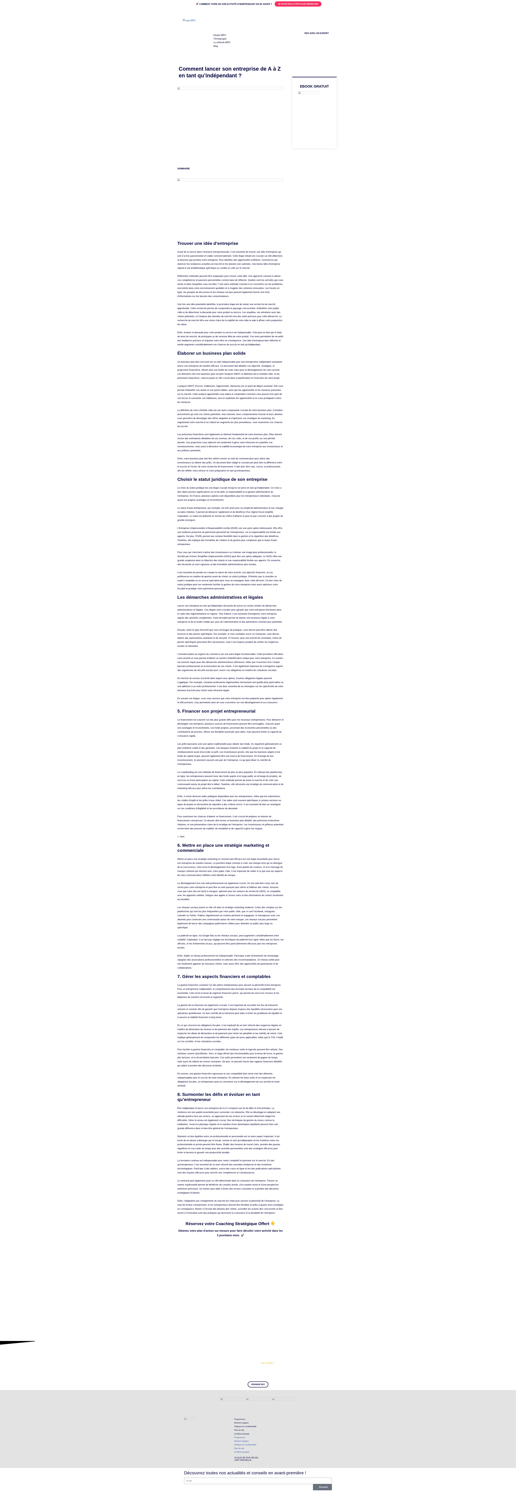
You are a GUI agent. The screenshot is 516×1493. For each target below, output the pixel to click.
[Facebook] (296, 1440)
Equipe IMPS (219, 20)
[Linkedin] (312, 1440)
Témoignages (219, 24)
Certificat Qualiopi (241, 1434)
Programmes (239, 1419)
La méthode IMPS (221, 28)
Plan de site (239, 1430)
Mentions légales (241, 1423)
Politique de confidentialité (245, 1426)
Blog (215, 31)
